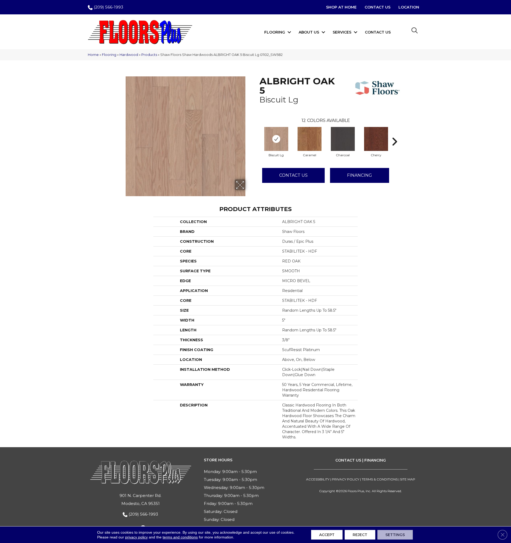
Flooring (274, 32)
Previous (257, 133)
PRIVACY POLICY (345, 479)
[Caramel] (309, 139)
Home (93, 55)
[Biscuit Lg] (276, 139)
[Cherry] (376, 139)
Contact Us (378, 32)
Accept (327, 534)
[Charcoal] (342, 139)
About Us (309, 32)
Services (342, 32)
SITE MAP (407, 479)
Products (149, 55)
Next (394, 133)
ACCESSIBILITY (317, 479)
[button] (289, 32)
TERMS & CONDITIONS (380, 479)
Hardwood (128, 55)
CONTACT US (348, 460)
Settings (395, 534)
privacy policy (136, 537)
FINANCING (375, 460)
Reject (360, 534)
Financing (359, 175)
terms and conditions (180, 537)
